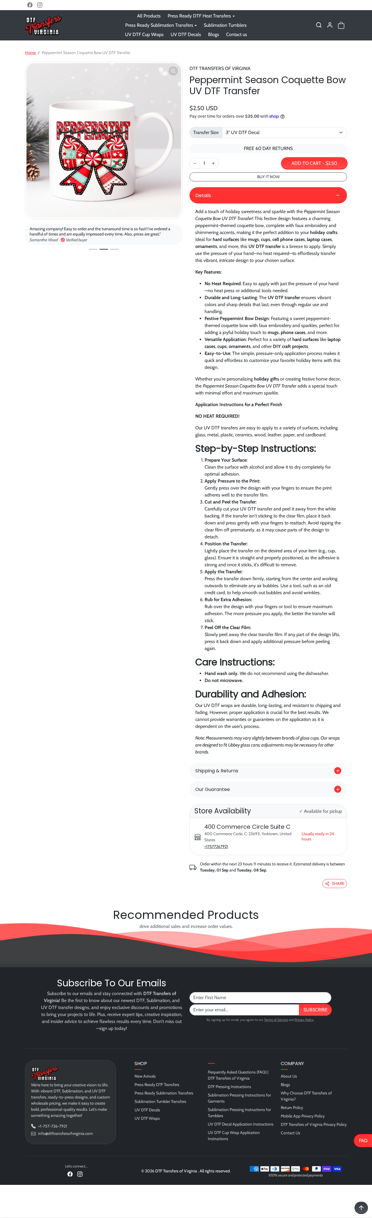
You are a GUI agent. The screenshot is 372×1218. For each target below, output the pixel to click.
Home (30, 52)
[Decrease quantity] (194, 163)
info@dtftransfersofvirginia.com (65, 1133)
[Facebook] (30, 5)
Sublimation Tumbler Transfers (160, 1101)
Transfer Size (206, 132)
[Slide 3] (114, 249)
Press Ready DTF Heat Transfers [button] (199, 16)
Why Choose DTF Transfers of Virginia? (306, 1096)
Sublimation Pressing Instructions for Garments (239, 1098)
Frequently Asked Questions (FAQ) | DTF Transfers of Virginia (238, 1075)
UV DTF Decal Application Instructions (240, 1124)
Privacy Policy (304, 1020)
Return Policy (292, 1107)
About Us (289, 1076)
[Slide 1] (93, 249)
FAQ (363, 1140)
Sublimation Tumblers (225, 25)
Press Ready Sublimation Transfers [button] (159, 25)
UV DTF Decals (186, 34)
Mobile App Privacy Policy (303, 1116)
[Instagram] (40, 5)
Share (338, 883)
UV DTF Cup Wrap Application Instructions (234, 1135)
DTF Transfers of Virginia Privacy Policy (314, 1124)
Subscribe (315, 1009)
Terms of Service (276, 1020)
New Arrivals (145, 1076)
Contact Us (290, 1132)
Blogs (213, 34)
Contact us (236, 34)
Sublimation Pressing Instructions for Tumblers (239, 1112)
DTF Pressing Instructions (229, 1086)
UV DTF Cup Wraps (144, 34)
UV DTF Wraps (147, 1118)
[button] (318, 25)
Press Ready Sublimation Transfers (164, 1093)
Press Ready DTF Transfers (157, 1084)
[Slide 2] (103, 249)
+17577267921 (216, 846)
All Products (149, 16)
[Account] (329, 25)
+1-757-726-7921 (52, 1126)
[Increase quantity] (213, 163)
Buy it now (268, 176)
